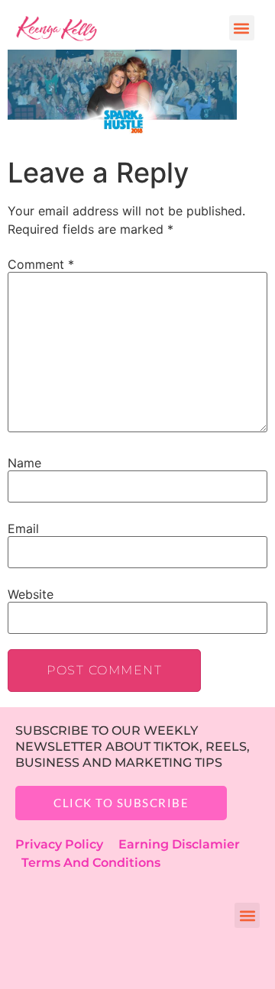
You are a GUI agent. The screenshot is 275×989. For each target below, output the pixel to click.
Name (24, 463)
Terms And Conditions (90, 862)
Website (30, 594)
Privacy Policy (66, 844)
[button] (241, 27)
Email (23, 528)
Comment (41, 264)
